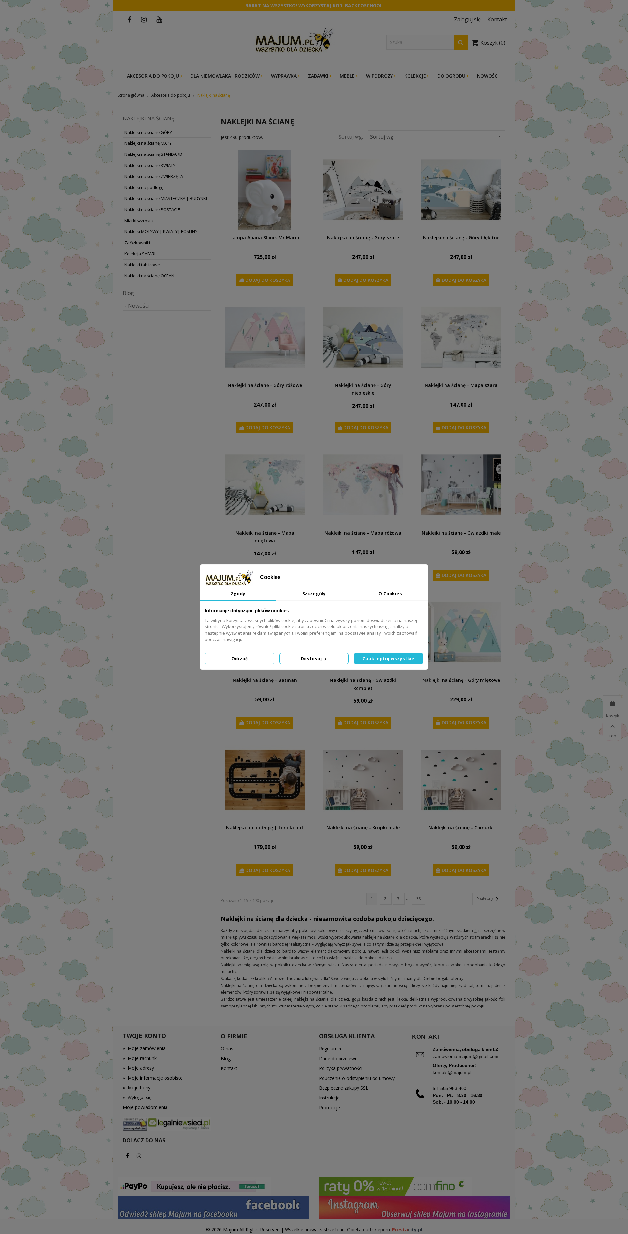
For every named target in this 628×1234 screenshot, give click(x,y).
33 (418, 898)
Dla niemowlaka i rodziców (225, 76)
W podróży (380, 76)
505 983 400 (453, 1088)
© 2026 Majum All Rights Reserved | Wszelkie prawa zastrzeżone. (276, 1229)
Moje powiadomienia (145, 1107)
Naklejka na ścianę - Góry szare (363, 237)
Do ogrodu (452, 76)
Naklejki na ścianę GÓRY (148, 132)
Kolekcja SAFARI (139, 254)
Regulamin (330, 1048)
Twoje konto (144, 1036)
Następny (489, 899)
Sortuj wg (436, 136)
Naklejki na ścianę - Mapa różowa (362, 533)
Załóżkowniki (137, 242)
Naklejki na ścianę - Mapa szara (461, 385)
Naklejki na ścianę (148, 118)
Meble (348, 76)
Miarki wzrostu (138, 221)
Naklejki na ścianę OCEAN (149, 276)
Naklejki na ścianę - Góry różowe (265, 385)
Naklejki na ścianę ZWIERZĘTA (153, 176)
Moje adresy (138, 1068)
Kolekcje (415, 76)
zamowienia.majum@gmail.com (465, 1056)
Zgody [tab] (238, 593)
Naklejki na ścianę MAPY (148, 143)
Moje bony (136, 1087)
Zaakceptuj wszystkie (388, 658)
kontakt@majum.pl (452, 1072)
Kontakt (229, 1068)
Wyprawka (284, 76)
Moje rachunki (140, 1058)
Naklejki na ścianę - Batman (265, 680)
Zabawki (319, 76)
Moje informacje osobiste (153, 1078)
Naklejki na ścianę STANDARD (153, 154)
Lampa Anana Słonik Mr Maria (264, 237)
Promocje (329, 1107)
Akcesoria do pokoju (153, 76)
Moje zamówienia (144, 1048)
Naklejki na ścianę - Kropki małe (363, 828)
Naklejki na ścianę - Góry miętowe (461, 680)
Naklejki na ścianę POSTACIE (152, 209)
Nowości (488, 76)
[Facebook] (127, 1156)
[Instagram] (139, 1156)
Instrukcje (329, 1098)
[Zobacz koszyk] (612, 704)
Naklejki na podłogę (143, 187)
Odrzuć (239, 658)
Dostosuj (312, 658)
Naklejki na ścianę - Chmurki (461, 828)
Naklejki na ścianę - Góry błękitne (461, 237)
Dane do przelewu (338, 1058)
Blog (128, 293)
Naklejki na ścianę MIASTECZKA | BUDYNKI (165, 198)
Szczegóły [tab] (314, 593)
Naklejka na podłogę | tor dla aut (265, 828)
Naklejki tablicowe (142, 265)
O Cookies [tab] (390, 593)
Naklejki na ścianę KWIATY (149, 165)
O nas (227, 1048)
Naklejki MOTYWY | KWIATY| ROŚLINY (160, 231)
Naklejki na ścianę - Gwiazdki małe (461, 533)
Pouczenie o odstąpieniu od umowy (357, 1078)
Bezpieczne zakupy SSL (343, 1088)
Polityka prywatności (340, 1068)
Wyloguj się (137, 1097)
